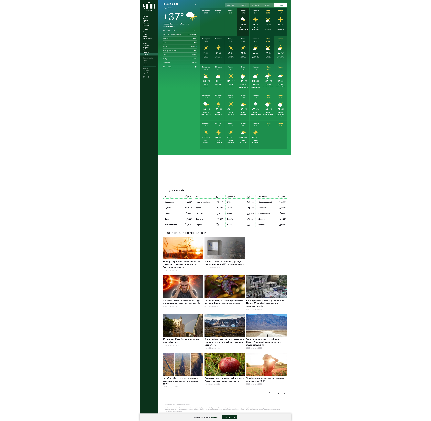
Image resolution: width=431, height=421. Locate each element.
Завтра (243, 5)
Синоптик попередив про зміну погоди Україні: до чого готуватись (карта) (224, 379)
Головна (145, 16)
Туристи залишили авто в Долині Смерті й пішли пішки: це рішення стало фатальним (263, 342)
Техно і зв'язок (147, 39)
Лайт (144, 41)
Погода (145, 54)
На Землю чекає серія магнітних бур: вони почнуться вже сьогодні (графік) (181, 301)
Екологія (145, 30)
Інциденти (146, 45)
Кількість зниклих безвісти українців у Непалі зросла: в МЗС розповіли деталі (224, 263)
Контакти (146, 71)
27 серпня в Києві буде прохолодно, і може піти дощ (181, 340)
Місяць (280, 5)
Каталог (145, 68)
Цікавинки (146, 52)
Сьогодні (230, 5)
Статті (144, 63)
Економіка (146, 25)
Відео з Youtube (148, 58)
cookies (214, 417)
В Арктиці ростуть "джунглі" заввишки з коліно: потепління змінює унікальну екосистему (224, 342)
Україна (145, 21)
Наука (145, 36)
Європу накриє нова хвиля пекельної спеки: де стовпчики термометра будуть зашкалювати (181, 264)
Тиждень (255, 5)
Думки (145, 60)
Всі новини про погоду (277, 393)
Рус (148, 73)
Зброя (145, 43)
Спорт (145, 34)
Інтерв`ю (145, 65)
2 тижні (268, 5)
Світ (144, 27)
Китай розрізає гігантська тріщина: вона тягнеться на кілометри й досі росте (180, 381)
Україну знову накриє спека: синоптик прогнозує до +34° (265, 379)
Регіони (145, 32)
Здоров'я (145, 48)
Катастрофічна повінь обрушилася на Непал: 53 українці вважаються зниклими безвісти (265, 303)
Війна (144, 18)
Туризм (145, 50)
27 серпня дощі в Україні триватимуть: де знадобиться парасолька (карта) (224, 301)
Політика (146, 23)
